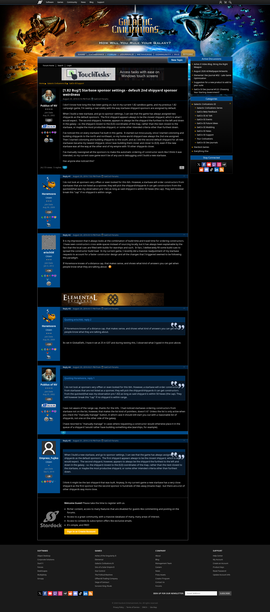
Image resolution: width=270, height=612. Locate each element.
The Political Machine (103, 574)
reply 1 (90, 378)
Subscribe (225, 593)
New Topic (177, 60)
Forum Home (48, 65)
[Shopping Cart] (225, 2)
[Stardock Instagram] (219, 164)
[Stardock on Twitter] (198, 164)
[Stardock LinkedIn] (216, 169)
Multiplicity (42, 574)
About (158, 555)
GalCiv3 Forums (101, 99)
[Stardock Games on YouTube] (209, 164)
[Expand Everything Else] (192, 151)
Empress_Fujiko (48, 458)
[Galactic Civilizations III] (135, 29)
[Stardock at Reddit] (201, 169)
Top (184, 176)
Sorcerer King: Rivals (103, 586)
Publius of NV (48, 105)
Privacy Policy (118, 607)
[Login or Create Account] (221, 2)
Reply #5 (67, 440)
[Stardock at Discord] (206, 169)
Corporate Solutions (45, 559)
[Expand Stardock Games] (192, 147)
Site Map (153, 607)
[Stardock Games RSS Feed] (221, 169)
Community (72, 2)
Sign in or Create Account (81, 531)
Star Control (100, 571)
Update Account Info (221, 574)
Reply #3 (67, 308)
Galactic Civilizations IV (104, 563)
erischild (49, 252)
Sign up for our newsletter (168, 593)
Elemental (99, 559)
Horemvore (49, 194)
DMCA (144, 607)
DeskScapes (42, 571)
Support (100, 2)
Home (41, 83)
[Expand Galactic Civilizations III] (192, 104)
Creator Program (162, 578)
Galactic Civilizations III (56, 83)
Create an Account (220, 563)
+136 (49, 270)
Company (160, 550)
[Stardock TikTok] (211, 169)
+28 (48, 476)
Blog (91, 2)
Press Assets (160, 574)
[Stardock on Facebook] (203, 164)
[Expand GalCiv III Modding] (195, 127)
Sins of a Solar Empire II (104, 567)
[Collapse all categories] (230, 103)
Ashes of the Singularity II (105, 555)
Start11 (40, 563)
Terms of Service (133, 607)
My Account (218, 559)
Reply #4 (67, 367)
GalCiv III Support (76, 83)
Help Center (218, 555)
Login (69, 65)
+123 (49, 212)
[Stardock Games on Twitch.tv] (214, 164)
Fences (40, 567)
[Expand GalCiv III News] (195, 131)
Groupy (40, 578)
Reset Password (219, 571)
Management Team (163, 563)
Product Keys (218, 567)
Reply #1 (67, 176)
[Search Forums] (230, 2)
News (83, 2)
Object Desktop (43, 555)
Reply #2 (67, 235)
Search (60, 65)
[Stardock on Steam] (224, 164)
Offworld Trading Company (106, 578)
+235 (49, 120)
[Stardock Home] (40, 2)
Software (49, 2)
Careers (158, 567)
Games (60, 2)
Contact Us (160, 582)
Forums (158, 586)
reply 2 (87, 319)
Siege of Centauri (102, 582)
